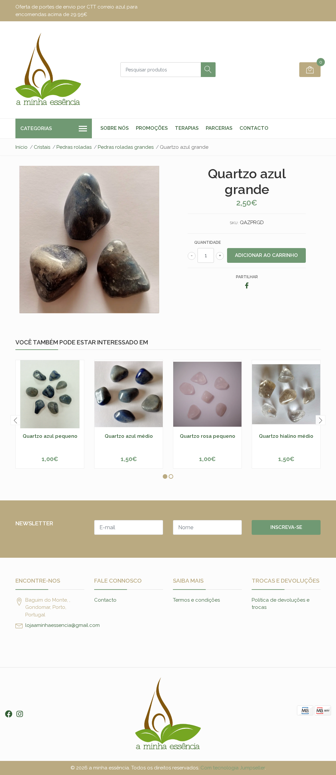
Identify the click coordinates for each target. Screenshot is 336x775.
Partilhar (247, 277)
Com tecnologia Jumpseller (232, 768)
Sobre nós (114, 128)
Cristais (42, 147)
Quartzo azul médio (129, 436)
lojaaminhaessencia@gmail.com (62, 625)
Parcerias (219, 128)
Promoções (152, 128)
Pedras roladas (74, 147)
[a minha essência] (48, 69)
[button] (165, 476)
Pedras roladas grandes (126, 147)
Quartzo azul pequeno (50, 436)
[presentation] (15, 420)
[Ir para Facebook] (8, 714)
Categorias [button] (36, 128)
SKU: (234, 223)
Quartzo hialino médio (286, 436)
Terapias (187, 128)
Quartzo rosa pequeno (207, 436)
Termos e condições (196, 600)
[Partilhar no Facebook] (247, 286)
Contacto (254, 128)
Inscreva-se (286, 527)
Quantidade (207, 242)
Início (21, 147)
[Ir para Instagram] (19, 714)
